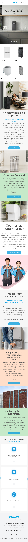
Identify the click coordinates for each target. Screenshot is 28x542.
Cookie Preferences (9, 523)
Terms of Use (9, 525)
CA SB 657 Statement (15, 530)
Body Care (2, 63)
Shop (15, 63)
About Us (17, 523)
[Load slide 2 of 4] (13, 41)
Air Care (16, 45)
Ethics (19, 529)
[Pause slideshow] (18, 41)
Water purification (4, 45)
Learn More (14, 147)
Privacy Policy (16, 525)
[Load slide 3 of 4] (15, 41)
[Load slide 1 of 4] (11, 41)
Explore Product (14, 197)
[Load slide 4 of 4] (16, 41)
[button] (2, 2)
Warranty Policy (13, 529)
